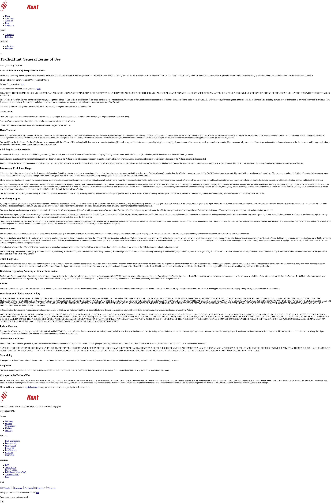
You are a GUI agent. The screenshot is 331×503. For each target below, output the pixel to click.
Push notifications (12, 441)
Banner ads (9, 448)
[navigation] (1, 53)
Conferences (10, 426)
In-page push (10, 445)
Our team (9, 421)
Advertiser (9, 34)
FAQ (7, 477)
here (22, 84)
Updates (8, 428)
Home (7, 16)
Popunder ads (10, 443)
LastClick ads (10, 450)
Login (3, 30)
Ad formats (9, 18)
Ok (2, 502)
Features (8, 423)
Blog (7, 23)
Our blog (9, 430)
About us (9, 21)
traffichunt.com (31, 387)
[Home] (19, 12)
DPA (7, 465)
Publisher (9, 37)
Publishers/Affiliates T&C (15, 472)
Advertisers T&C (12, 474)
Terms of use (10, 467)
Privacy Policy (11, 470)
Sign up (4, 42)
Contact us (9, 25)
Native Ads (9, 455)
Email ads (9, 452)
